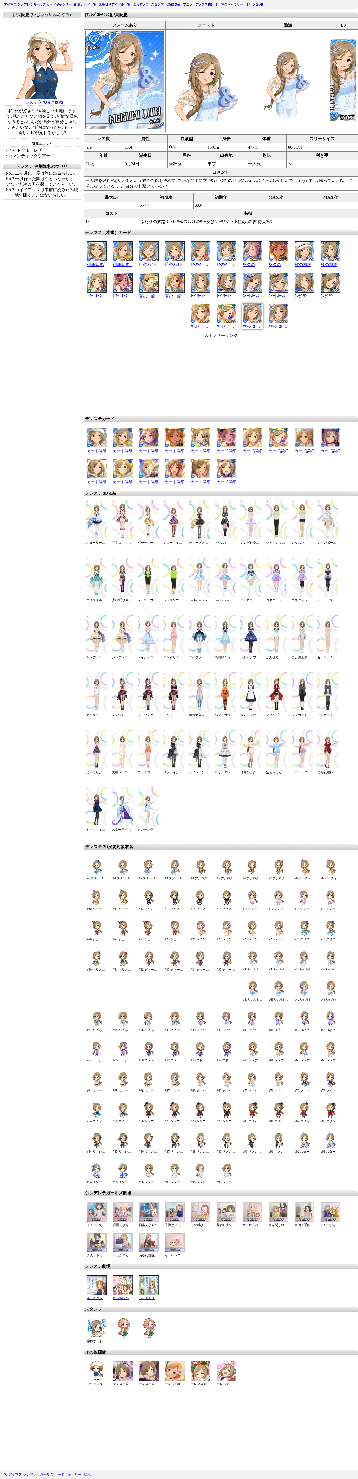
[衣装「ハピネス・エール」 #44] (97, 1025)
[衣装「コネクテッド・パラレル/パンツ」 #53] (330, 1025)
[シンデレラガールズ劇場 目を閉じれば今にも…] (278, 1220)
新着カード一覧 (85, 4)
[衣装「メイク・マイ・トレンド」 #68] (200, 1086)
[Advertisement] (176, 375)
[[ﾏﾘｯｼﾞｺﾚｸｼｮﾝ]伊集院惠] (124, 128)
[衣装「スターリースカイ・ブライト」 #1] (123, 874)
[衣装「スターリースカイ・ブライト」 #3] (175, 874)
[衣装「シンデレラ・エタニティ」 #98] (200, 1177)
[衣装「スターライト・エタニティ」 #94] (97, 1177)
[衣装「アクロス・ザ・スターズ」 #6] (252, 874)
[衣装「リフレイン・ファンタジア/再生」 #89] (226, 1147)
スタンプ (157, 4)
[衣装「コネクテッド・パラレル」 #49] (226, 1025)
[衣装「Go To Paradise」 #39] (330, 965)
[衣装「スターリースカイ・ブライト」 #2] (149, 874)
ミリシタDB (254, 4)
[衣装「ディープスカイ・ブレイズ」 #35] (226, 965)
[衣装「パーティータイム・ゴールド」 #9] (330, 874)
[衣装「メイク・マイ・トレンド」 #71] (278, 1086)
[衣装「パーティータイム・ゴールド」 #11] (123, 904)
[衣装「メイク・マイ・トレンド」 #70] (252, 1086)
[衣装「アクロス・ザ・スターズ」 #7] (278, 874)
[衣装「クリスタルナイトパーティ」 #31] (123, 965)
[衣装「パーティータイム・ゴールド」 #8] (304, 874)
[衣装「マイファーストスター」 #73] (330, 1086)
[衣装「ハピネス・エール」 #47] (175, 1025)
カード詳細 (97, 451)
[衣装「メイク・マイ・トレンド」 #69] (226, 1086)
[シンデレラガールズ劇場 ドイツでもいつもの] (97, 1220)
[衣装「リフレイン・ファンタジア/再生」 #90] (252, 1147)
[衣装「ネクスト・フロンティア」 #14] (200, 904)
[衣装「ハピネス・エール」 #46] (149, 1025)
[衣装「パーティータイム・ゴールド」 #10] (97, 904)
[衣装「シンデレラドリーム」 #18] (304, 904)
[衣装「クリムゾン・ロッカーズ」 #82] (304, 1116)
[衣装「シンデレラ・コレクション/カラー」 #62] (304, 1056)
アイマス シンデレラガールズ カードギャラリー (38, 4)
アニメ (188, 4)
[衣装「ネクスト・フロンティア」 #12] (149, 904)
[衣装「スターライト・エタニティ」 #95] (123, 1177)
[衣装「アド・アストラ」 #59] (226, 1056)
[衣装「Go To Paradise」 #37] (278, 965)
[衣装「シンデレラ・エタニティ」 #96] (149, 1177)
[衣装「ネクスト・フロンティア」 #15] (226, 904)
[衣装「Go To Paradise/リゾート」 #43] (330, 995)
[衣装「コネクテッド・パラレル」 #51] (278, 1025)
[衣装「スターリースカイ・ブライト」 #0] (97, 874)
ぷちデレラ (141, 4)
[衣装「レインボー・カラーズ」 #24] (200, 934)
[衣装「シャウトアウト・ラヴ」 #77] (175, 1116)
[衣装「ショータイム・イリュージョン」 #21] (123, 934)
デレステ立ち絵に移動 (42, 102)
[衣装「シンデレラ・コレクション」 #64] (97, 1086)
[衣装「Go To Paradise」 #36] (252, 965)
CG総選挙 (173, 4)
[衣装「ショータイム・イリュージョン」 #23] (175, 934)
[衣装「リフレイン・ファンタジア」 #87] (175, 1147)
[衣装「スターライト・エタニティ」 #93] (330, 1147)
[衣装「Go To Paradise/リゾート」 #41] (278, 995)
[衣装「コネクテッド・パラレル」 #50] (252, 1025)
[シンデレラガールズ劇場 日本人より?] (149, 1220)
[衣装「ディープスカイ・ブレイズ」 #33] (175, 965)
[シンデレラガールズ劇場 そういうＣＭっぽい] (175, 1251)
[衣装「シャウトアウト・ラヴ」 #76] (149, 1116)
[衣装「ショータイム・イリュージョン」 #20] (97, 934)
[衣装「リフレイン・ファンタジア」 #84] (97, 1147)
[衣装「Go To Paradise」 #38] (304, 965)
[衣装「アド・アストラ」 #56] (149, 1056)
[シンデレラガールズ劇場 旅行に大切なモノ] (226, 1220)
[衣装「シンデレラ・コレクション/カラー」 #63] (330, 1056)
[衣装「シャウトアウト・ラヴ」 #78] (200, 1116)
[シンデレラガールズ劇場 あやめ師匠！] (149, 1251)
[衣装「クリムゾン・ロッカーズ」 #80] (252, 1116)
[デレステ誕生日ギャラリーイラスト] (175, 1379)
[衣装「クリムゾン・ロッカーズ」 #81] (278, 1116)
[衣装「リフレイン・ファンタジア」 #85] (123, 1147)
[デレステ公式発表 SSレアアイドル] (149, 1379)
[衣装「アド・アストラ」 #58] (200, 1056)
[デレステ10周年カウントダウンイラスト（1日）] (226, 1379)
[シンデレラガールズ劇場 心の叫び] (200, 1220)
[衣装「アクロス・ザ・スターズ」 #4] (200, 874)
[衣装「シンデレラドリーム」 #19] (330, 904)
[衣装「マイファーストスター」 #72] (304, 1086)
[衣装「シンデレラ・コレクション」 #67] (175, 1086)
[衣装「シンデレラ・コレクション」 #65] (123, 1086)
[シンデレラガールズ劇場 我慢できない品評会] (123, 1220)
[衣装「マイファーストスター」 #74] (97, 1116)
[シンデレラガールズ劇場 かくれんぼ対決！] (252, 1220)
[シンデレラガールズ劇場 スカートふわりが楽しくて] (97, 1251)
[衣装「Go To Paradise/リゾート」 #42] (304, 995)
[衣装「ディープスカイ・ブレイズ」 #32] (149, 965)
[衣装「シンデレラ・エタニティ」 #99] (226, 1177)
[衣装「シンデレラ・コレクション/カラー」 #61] (278, 1056)
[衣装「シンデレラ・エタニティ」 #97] (175, 1177)
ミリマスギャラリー (229, 4)
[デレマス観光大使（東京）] (200, 1379)
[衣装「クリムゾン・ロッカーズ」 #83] (330, 1116)
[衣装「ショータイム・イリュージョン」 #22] (149, 934)
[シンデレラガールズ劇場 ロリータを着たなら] (330, 1220)
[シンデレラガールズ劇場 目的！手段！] (304, 1220)
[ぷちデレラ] (97, 1379)
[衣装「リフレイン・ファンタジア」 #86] (149, 1147)
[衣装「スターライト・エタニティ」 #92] (304, 1147)
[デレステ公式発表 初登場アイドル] (123, 1379)
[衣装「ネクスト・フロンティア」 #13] (175, 904)
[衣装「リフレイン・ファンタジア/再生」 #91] (278, 1147)
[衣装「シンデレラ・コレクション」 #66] (149, 1086)
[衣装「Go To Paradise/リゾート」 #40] (252, 995)
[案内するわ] (97, 1336)
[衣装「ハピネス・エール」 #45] (123, 1025)
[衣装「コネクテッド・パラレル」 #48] (200, 1025)
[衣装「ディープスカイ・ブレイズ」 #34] (200, 965)
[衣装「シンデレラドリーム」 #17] (278, 904)
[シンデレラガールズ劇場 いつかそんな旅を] (123, 1251)
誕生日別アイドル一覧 (114, 4)
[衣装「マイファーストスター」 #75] (123, 1116)
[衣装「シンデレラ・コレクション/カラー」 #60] (252, 1056)
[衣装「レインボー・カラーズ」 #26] (252, 934)
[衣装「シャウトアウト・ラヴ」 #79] (226, 1116)
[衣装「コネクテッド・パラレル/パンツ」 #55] (123, 1056)
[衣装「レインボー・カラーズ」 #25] (226, 934)
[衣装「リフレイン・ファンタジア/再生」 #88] (200, 1147)
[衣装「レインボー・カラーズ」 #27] (278, 934)
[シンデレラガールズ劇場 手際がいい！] (175, 1220)
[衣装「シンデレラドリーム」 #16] (252, 904)
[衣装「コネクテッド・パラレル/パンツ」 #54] (97, 1056)
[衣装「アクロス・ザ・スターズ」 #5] (226, 874)
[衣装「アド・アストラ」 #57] (175, 1056)
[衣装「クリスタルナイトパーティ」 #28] (304, 934)
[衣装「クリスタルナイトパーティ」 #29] (330, 934)
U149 (88, 1474)
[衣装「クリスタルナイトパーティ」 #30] (97, 965)
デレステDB (203, 4)
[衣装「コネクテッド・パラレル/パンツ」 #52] (304, 1025)
